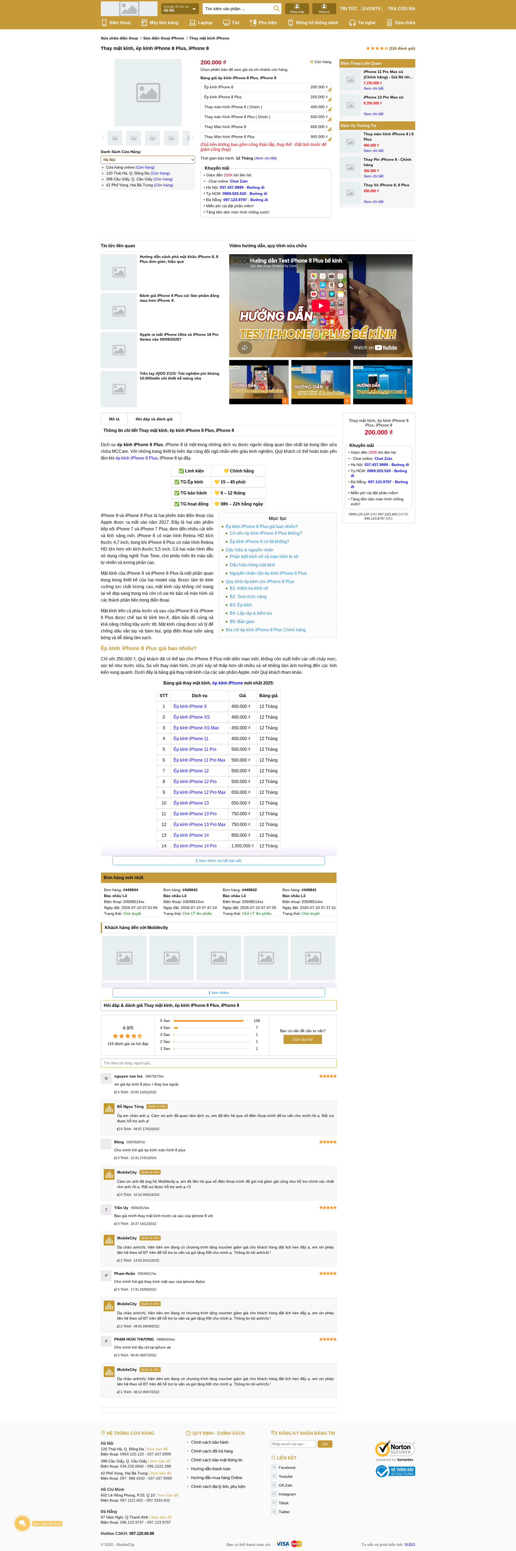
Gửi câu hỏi (303, 1039)
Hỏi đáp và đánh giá (154, 419)
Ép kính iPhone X (190, 706)
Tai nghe (366, 22)
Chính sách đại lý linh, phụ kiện (218, 1486)
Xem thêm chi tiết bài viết (219, 860)
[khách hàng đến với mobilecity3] (218, 958)
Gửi (325, 1444)
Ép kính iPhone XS (192, 717)
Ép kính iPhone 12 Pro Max (200, 792)
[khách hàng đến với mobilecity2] (171, 958)
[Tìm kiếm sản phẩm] (276, 8)
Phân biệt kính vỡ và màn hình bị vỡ (264, 556)
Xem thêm (219, 993)
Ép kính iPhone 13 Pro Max (200, 824)
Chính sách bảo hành (209, 1442)
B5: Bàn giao (242, 621)
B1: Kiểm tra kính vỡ (249, 588)
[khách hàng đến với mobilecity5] (313, 958)
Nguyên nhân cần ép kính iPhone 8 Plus (268, 573)
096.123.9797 (132, 1522)
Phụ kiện (268, 22)
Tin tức (348, 8)
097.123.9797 (159, 1522)
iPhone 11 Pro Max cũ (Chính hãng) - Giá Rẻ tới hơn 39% (387, 77)
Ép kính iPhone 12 (191, 771)
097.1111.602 (131, 1500)
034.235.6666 (132, 1466)
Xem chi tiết (265, 158)
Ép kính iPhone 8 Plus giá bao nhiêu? (262, 526)
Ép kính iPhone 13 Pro (195, 813)
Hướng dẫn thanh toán (211, 1468)
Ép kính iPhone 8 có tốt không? (259, 541)
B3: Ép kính (241, 605)
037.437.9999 (159, 1454)
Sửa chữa (405, 22)
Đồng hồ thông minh (317, 22)
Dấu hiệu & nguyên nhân (249, 550)
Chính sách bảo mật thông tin (216, 1460)
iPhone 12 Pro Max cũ (383, 97)
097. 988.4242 (132, 1478)
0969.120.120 (132, 1454)
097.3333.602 (158, 1500)
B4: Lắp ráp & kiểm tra (251, 613)
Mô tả (114, 419)
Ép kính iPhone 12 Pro (195, 781)
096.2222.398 (159, 1466)
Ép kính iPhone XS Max (196, 728)
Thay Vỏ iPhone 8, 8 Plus (386, 185)
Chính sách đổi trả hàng (212, 1451)
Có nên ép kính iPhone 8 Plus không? (266, 533)
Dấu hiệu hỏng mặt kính (252, 565)
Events (372, 8)
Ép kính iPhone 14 (191, 835)
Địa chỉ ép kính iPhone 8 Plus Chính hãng (266, 630)
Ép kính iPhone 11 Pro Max (199, 760)
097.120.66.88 (141, 1533)
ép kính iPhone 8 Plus (136, 458)
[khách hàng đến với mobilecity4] (266, 958)
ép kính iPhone (227, 683)
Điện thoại (120, 22)
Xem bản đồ (157, 1449)
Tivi (235, 22)
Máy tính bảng (164, 22)
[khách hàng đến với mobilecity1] (124, 958)
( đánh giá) (402, 48)
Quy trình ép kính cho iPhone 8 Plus (260, 581)
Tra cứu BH (401, 8)
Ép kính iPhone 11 (191, 738)
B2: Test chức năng (248, 596)
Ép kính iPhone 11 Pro (195, 749)
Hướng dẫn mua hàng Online (216, 1477)
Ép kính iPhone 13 (191, 803)
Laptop (205, 22)
